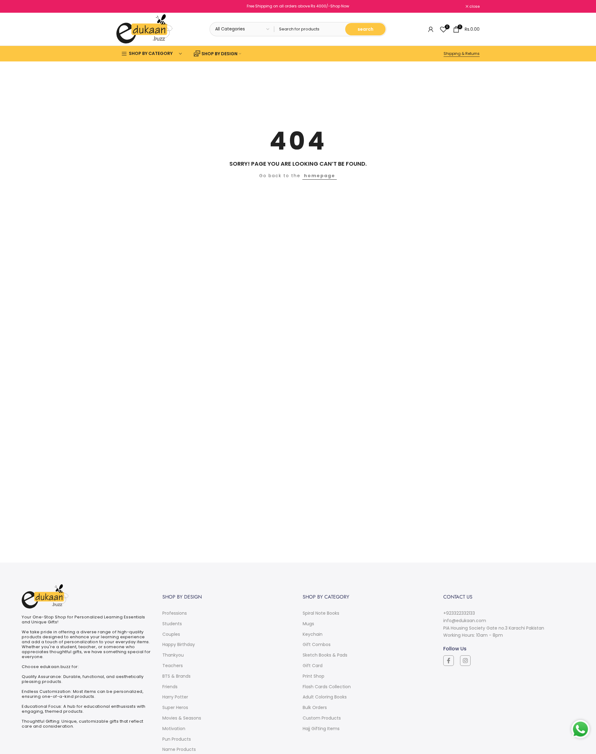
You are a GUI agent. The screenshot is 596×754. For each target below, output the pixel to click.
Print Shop (313, 676)
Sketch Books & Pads (325, 655)
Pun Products (176, 739)
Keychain (313, 634)
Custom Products (322, 718)
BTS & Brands (176, 676)
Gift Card (313, 665)
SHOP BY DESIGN (219, 54)
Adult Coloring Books (325, 697)
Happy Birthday (178, 644)
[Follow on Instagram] (465, 660)
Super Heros (175, 707)
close (124, 6)
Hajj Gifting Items (321, 728)
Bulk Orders (315, 707)
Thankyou (173, 655)
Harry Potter (175, 697)
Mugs (308, 624)
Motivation (173, 728)
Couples (171, 634)
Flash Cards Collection (327, 687)
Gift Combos (317, 644)
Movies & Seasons (181, 718)
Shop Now (339, 6)
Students (172, 624)
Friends (170, 687)
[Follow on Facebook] (448, 660)
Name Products (179, 749)
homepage (319, 176)
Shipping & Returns (462, 53)
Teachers (172, 665)
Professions (174, 613)
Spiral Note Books (321, 613)
